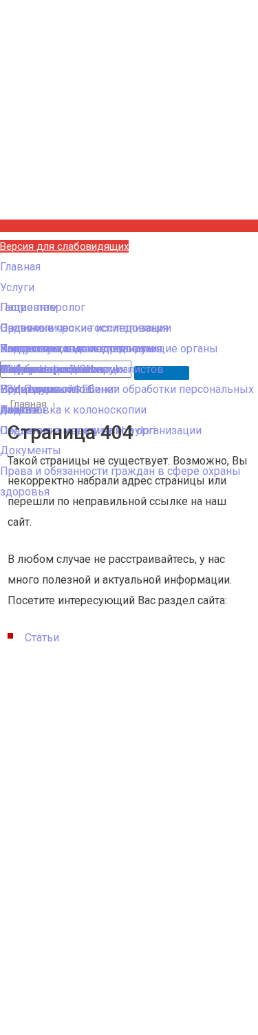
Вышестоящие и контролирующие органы (109, 348)
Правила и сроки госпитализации (85, 327)
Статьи (42, 637)
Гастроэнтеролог (42, 307)
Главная (20, 266)
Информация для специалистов (82, 369)
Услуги (17, 287)
